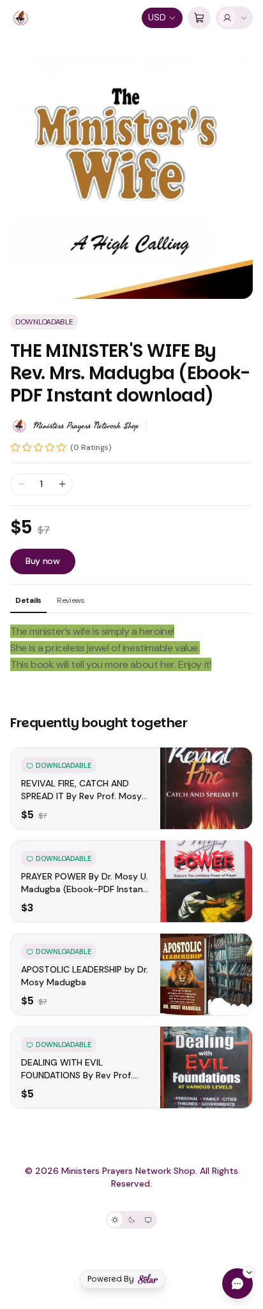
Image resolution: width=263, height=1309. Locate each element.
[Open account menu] (234, 17)
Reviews (71, 600)
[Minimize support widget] (249, 1272)
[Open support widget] (237, 1283)
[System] (148, 1219)
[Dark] (131, 1219)
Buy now (43, 561)
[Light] (115, 1219)
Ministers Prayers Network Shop (86, 425)
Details (28, 600)
